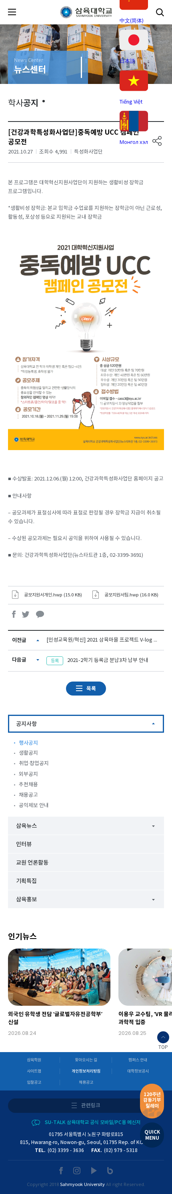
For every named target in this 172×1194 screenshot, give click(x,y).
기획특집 (26, 881)
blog (110, 1170)
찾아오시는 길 (86, 1060)
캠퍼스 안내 (137, 1060)
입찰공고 (34, 1082)
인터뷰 (24, 844)
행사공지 (28, 743)
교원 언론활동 (32, 862)
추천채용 (28, 785)
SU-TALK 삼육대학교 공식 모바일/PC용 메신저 (92, 1122)
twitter (26, 614)
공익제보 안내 (34, 806)
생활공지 (28, 753)
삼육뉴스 (26, 826)
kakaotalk (40, 614)
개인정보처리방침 (86, 1071)
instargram (77, 1170)
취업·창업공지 (34, 764)
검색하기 (160, 12)
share (157, 141)
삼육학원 (34, 1060)
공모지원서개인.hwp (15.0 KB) (53, 595)
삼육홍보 (26, 899)
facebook (14, 614)
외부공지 (28, 774)
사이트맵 (34, 1071)
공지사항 (26, 724)
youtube (94, 1170)
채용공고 (28, 795)
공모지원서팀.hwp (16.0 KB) (131, 595)
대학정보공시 (138, 1071)
